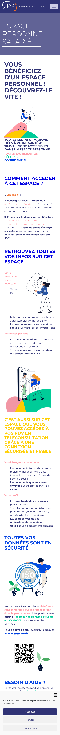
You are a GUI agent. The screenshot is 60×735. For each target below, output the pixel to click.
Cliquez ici (13, 194)
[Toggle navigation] (54, 6)
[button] (55, 695)
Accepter (30, 711)
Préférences (30, 727)
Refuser (30, 719)
